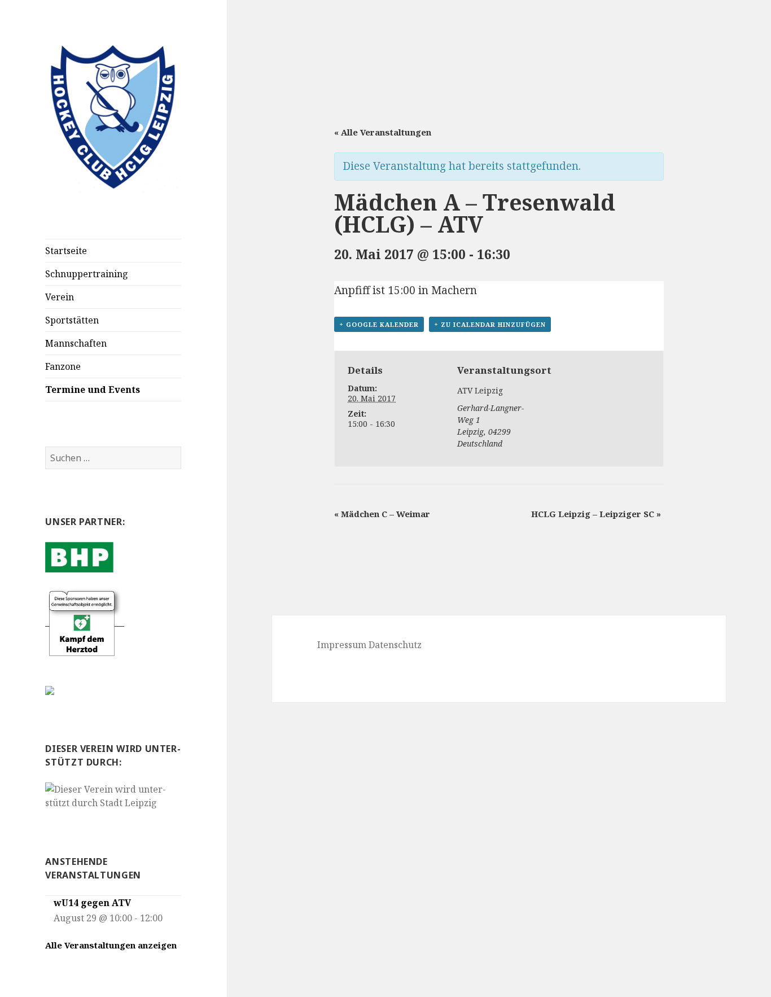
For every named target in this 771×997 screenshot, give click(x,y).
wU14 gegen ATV (92, 903)
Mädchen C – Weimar (382, 513)
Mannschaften (76, 343)
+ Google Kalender (379, 324)
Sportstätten (72, 320)
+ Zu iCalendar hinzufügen (490, 324)
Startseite (66, 250)
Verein (59, 297)
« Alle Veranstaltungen (382, 132)
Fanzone (63, 366)
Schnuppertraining (86, 274)
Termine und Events (92, 389)
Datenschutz (395, 645)
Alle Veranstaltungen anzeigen (111, 945)
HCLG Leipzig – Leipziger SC (596, 513)
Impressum (341, 645)
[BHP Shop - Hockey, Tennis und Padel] (79, 556)
